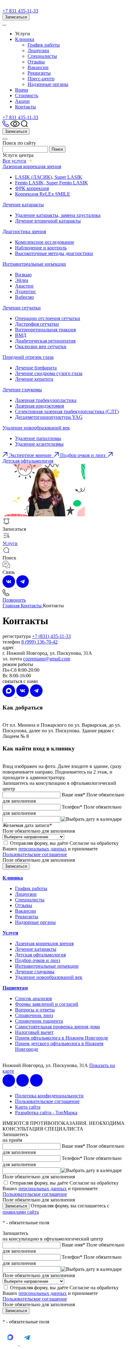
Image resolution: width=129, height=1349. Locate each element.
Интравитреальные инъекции (34, 264)
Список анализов (33, 998)
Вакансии (38, 67)
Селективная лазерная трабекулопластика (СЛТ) (67, 411)
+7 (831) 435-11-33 (51, 636)
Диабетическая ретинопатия (45, 341)
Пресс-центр (41, 78)
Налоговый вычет (34, 1032)
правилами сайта (21, 1212)
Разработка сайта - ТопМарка (46, 1112)
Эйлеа (21, 280)
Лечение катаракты (23, 204)
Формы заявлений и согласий (46, 1004)
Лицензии (38, 50)
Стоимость (26, 95)
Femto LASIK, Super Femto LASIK (51, 182)
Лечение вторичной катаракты (48, 220)
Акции (22, 101)
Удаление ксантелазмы (39, 444)
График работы (44, 45)
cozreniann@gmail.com (46, 658)
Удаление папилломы (38, 438)
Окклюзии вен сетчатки (40, 346)
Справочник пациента (39, 1021)
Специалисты (42, 56)
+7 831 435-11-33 (20, 10)
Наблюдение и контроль (41, 247)
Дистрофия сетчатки (37, 324)
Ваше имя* (73, 794)
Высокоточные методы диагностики (54, 253)
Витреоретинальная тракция (45, 329)
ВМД (20, 335)
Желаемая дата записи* (27, 825)
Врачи (21, 90)
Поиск (57, 149)
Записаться (16, 17)
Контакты (25, 106)
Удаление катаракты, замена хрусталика (58, 215)
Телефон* (72, 807)
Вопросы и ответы (35, 1009)
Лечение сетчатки (22, 307)
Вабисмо (24, 297)
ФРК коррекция (32, 188)
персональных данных (42, 848)
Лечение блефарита (36, 367)
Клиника (24, 39)
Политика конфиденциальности (49, 1095)
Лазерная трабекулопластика (45, 400)
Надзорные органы (48, 84)
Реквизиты (39, 73)
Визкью (23, 274)
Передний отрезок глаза (28, 357)
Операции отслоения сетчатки (47, 318)
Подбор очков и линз (37, 960)
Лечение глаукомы (22, 389)
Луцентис (25, 291)
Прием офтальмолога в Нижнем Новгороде (61, 1038)
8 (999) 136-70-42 (39, 641)
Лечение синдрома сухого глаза (48, 373)
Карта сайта (27, 1107)
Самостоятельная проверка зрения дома (57, 1026)
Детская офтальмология (40, 954)
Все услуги (14, 160)
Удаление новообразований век (36, 427)
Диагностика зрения (24, 231)
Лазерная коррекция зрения (32, 166)
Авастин (24, 285)
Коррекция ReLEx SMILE (42, 194)
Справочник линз (34, 1015)
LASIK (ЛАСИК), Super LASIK (48, 177)
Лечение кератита (34, 379)
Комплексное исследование (44, 242)
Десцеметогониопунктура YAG (49, 417)
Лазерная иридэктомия (39, 406)
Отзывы (36, 61)
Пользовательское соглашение (35, 854)
